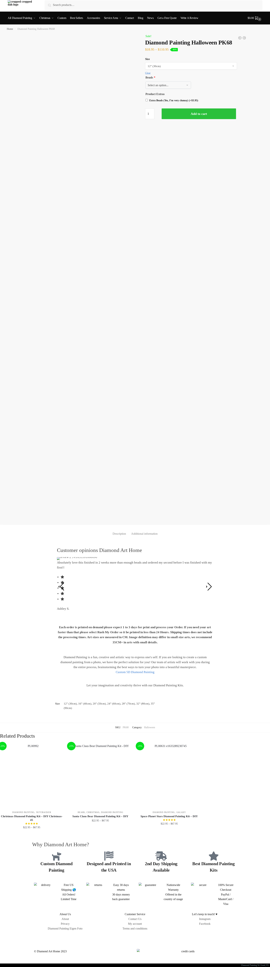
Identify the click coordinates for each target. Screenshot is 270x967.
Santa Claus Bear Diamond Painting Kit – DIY (100, 816)
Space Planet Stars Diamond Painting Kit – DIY (169, 816)
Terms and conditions (135, 928)
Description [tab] (119, 533)
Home (10, 29)
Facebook (204, 923)
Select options (31, 835)
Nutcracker (43, 812)
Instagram (204, 918)
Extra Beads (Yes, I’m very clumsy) (173, 100)
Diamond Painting (23, 812)
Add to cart (199, 114)
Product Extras (155, 94)
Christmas (93, 812)
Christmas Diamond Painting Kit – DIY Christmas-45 (31, 818)
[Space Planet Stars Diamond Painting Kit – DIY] (169, 775)
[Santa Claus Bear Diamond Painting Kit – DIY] (100, 775)
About (65, 918)
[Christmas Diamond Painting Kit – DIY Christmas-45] (31, 775)
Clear (147, 73)
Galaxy (181, 812)
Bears (81, 812)
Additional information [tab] (144, 533)
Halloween (149, 727)
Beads (150, 77)
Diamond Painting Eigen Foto (65, 928)
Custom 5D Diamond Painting (135, 672)
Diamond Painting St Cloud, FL (255, 965)
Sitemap (135, 937)
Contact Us (134, 918)
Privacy (65, 923)
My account (135, 923)
